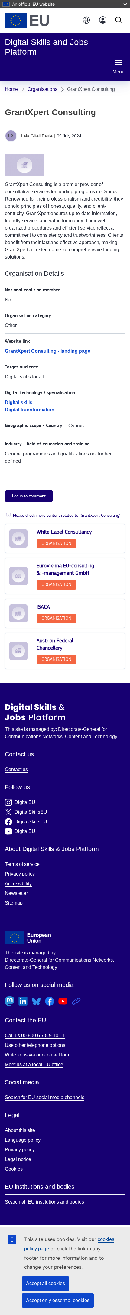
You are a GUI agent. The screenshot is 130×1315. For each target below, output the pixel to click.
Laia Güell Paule (37, 135)
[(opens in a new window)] (40, 20)
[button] (86, 20)
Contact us (16, 769)
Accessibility (18, 883)
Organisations (42, 89)
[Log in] (102, 20)
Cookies (14, 1169)
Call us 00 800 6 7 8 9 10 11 (35, 1035)
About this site (20, 1130)
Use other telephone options (35, 1045)
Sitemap (14, 902)
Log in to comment (29, 496)
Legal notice (18, 1159)
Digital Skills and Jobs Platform (35, 712)
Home (11, 89)
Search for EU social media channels (44, 1097)
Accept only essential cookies (57, 1300)
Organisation (56, 543)
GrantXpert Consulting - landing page (47, 351)
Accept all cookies (45, 1283)
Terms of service (22, 864)
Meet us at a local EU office (34, 1064)
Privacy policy (20, 873)
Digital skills (18, 402)
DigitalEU (25, 802)
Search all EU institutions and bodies (44, 1201)
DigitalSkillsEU (31, 812)
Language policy (23, 1140)
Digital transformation (29, 409)
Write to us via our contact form (37, 1054)
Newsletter (16, 893)
